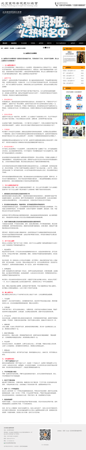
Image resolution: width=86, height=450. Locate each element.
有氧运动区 (70, 137)
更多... (66, 62)
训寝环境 (49, 43)
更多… (82, 48)
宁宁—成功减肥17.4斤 (68, 78)
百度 (64, 430)
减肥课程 (41, 43)
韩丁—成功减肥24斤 (68, 73)
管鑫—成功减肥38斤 (68, 83)
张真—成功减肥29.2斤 (68, 75)
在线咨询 (81, 43)
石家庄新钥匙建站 (24, 446)
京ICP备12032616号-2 (8, 446)
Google (67, 430)
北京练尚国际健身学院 (76, 430)
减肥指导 (73, 43)
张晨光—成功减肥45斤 (69, 80)
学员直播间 (24, 43)
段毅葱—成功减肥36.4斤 (69, 70)
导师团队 (33, 43)
